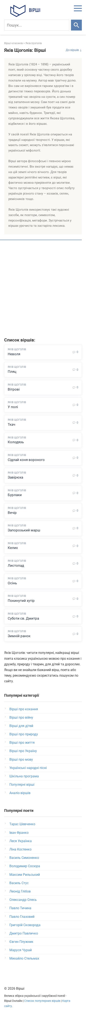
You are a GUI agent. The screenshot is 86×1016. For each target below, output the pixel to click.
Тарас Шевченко (22, 824)
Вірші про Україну (23, 751)
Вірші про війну (21, 717)
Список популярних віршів (42, 1001)
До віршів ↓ (74, 50)
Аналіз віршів (19, 793)
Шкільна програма (24, 776)
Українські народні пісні (28, 768)
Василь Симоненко (24, 858)
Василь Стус (19, 883)
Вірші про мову (21, 759)
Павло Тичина (20, 908)
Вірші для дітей (21, 726)
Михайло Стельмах (24, 958)
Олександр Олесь (23, 900)
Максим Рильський (24, 875)
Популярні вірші (21, 785)
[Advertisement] (43, 289)
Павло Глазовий (21, 917)
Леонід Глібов (20, 891)
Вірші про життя (22, 743)
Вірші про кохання (23, 709)
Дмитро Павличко (23, 933)
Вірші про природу (23, 734)
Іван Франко (19, 833)
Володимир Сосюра (24, 866)
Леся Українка (20, 841)
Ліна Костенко (20, 849)
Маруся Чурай (20, 950)
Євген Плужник (21, 942)
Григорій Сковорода (24, 925)
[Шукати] (76, 25)
